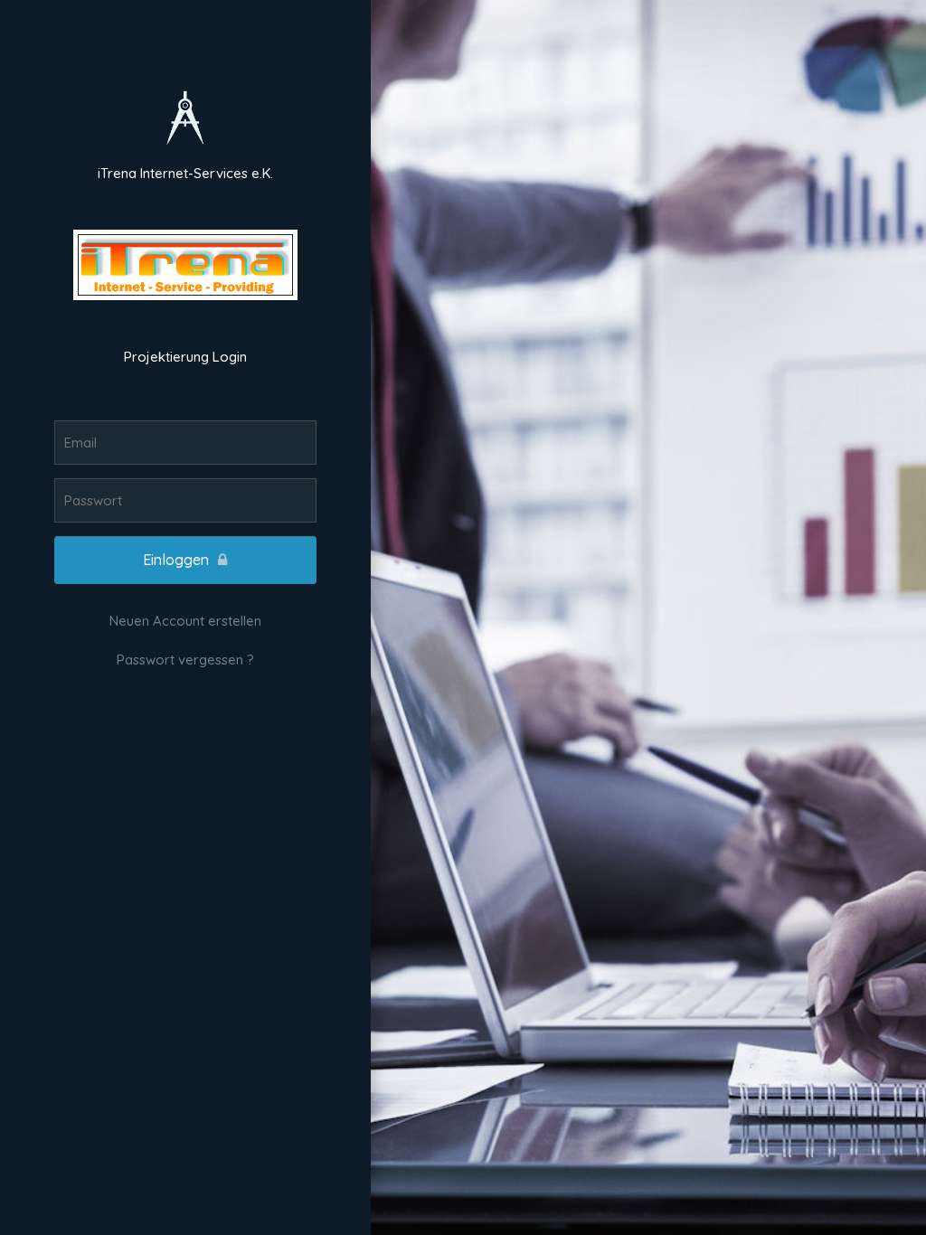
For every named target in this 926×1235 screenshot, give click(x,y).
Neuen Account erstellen (185, 620)
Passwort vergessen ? (185, 659)
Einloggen (176, 560)
